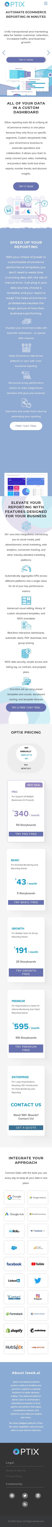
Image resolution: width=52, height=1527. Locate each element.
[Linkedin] (38, 1496)
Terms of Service (16, 1470)
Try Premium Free (26, 1048)
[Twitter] (25, 1496)
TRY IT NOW (26, 59)
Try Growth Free (26, 972)
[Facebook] (12, 1496)
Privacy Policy (14, 1476)
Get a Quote (26, 1127)
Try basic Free (26, 902)
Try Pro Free (26, 834)
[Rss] (25, 1504)
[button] (26, 186)
